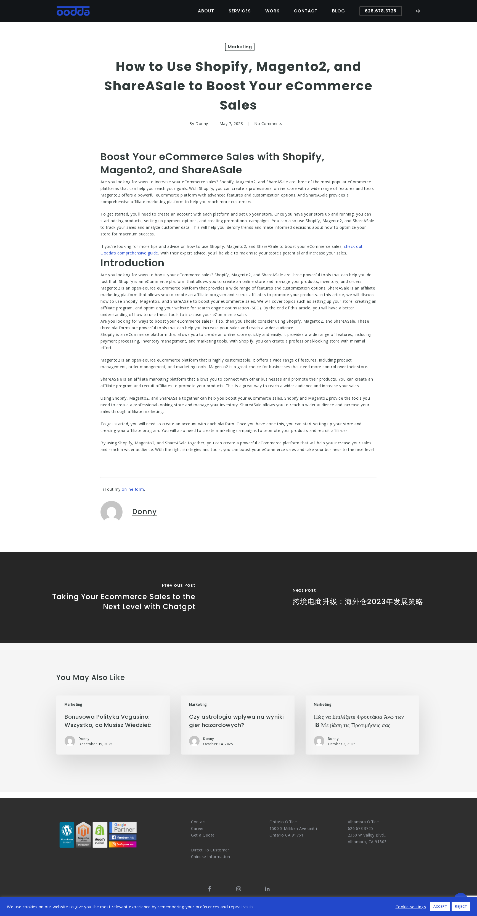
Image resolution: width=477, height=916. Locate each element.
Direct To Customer (210, 850)
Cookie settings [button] (411, 906)
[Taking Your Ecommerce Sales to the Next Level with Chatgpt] (119, 597)
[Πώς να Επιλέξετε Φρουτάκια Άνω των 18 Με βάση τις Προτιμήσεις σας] (362, 725)
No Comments (268, 123)
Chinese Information (210, 856)
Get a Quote (203, 835)
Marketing (240, 47)
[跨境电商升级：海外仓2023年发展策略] (358, 597)
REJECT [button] (461, 906)
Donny (201, 123)
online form (133, 489)
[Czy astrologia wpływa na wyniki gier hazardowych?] (238, 725)
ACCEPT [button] (440, 906)
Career (197, 828)
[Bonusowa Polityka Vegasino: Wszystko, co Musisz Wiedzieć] (113, 725)
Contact (198, 821)
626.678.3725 (360, 828)
